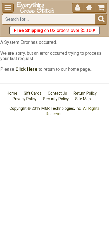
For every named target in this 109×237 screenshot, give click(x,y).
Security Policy (56, 99)
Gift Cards (32, 93)
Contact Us (57, 93)
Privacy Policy (25, 99)
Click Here (26, 69)
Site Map (83, 99)
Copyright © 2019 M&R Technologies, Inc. (46, 108)
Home (12, 93)
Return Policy (85, 93)
